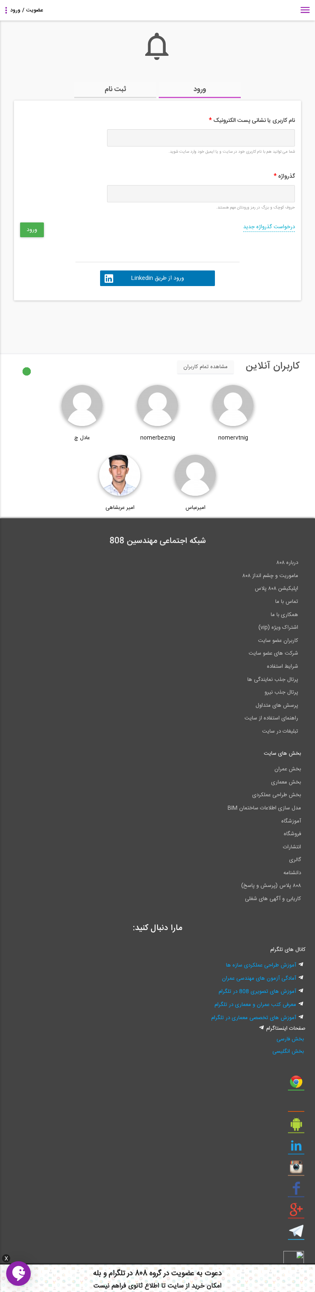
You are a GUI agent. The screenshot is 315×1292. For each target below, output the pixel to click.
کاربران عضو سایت (278, 640)
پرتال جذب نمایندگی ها (272, 679)
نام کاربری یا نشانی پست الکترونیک (252, 121)
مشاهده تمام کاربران (205, 366)
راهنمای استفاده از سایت (271, 718)
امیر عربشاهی (120, 507)
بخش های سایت (282, 753)
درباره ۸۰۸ (287, 562)
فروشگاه (292, 833)
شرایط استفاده (282, 666)
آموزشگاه (291, 821)
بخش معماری (286, 782)
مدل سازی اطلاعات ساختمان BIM (264, 808)
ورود (200, 89)
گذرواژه (284, 176)
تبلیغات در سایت (280, 731)
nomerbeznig (157, 437)
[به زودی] (122, 323)
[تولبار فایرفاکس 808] (296, 1106)
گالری (295, 859)
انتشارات (292, 847)
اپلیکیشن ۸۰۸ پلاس (276, 588)
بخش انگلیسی (288, 1051)
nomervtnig (233, 437)
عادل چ (82, 437)
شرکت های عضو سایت (273, 653)
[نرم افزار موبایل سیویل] (296, 1127)
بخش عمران (287, 769)
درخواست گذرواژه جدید (269, 226)
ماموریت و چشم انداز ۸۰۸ (270, 575)
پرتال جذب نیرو (281, 692)
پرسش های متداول (277, 705)
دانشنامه (292, 872)
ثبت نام (115, 89)
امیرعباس (195, 507)
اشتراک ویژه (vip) (278, 627)
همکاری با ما (284, 614)
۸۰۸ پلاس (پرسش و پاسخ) (271, 885)
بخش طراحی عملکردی (276, 794)
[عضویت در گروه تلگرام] (296, 1234)
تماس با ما (286, 601)
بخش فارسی (290, 1039)
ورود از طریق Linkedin (157, 278)
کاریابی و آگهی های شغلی (273, 898)
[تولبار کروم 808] (296, 1084)
